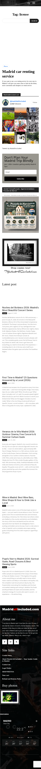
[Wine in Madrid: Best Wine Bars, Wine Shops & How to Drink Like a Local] (20, 486)
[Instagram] (10, 642)
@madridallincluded (18, 101)
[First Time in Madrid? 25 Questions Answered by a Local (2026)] (20, 366)
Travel (4, 383)
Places (6, 66)
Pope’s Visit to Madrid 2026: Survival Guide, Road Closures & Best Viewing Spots (20, 562)
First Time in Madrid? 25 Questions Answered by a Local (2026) (19, 379)
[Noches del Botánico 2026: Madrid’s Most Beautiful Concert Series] (20, 296)
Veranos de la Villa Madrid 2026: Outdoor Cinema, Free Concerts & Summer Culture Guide (19, 434)
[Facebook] (4, 642)
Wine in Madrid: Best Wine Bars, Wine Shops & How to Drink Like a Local (19, 500)
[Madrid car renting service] (20, 48)
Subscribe (20, 179)
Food (4, 506)
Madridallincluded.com (11, 95)
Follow (35, 102)
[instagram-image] (8, 113)
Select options (4, 714)
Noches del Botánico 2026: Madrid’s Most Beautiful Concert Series (20, 309)
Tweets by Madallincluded (11, 148)
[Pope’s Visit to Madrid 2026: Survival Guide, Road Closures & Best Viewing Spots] (20, 547)
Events (4, 313)
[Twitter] (16, 642)
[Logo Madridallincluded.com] (20, 609)
